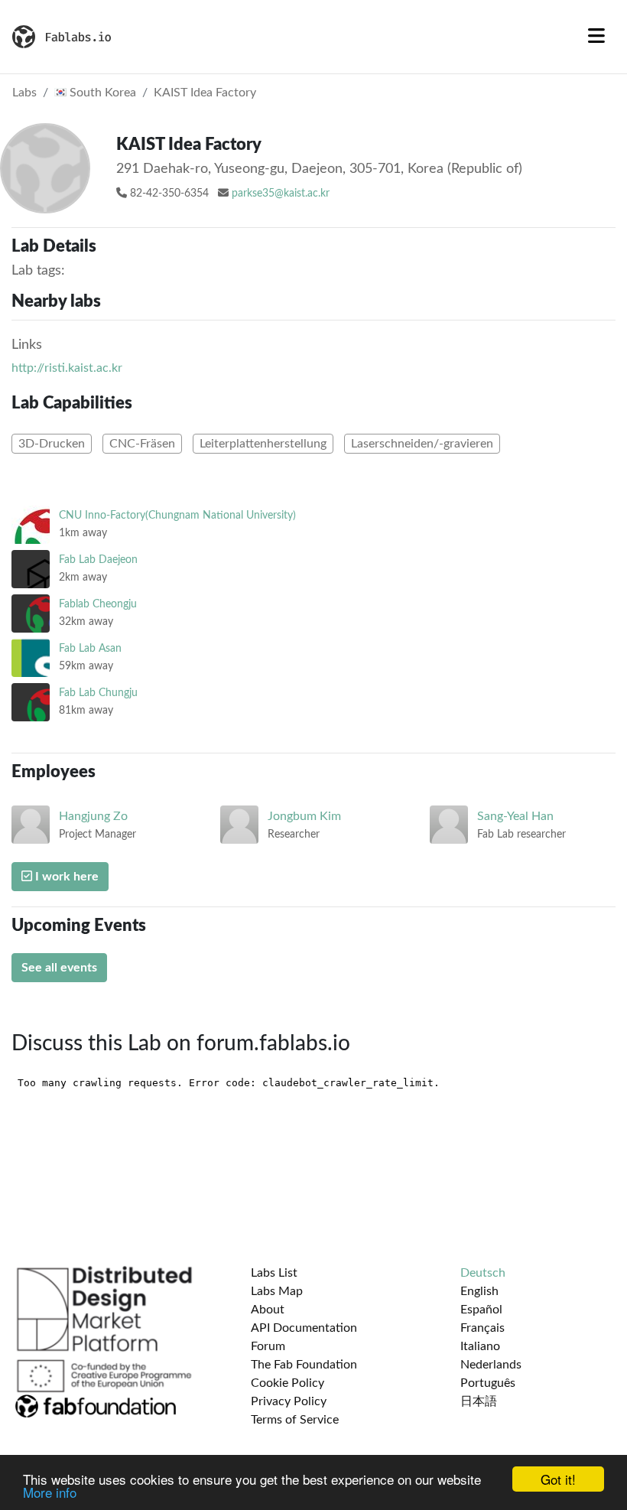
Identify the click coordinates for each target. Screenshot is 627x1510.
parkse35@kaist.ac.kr (281, 193)
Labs (24, 92)
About (267, 1309)
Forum (268, 1346)
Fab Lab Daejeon (98, 559)
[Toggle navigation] (596, 36)
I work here (65, 877)
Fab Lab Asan (90, 648)
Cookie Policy (287, 1383)
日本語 (478, 1401)
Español (481, 1309)
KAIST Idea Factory (205, 92)
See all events (59, 968)
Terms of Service (295, 1420)
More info (49, 1492)
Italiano (480, 1346)
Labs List (274, 1273)
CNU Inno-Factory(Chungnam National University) (177, 515)
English (479, 1291)
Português (487, 1383)
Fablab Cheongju (98, 604)
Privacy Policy (288, 1401)
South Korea (101, 92)
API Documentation (304, 1328)
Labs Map (277, 1291)
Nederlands (490, 1365)
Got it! (558, 1479)
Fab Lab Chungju (98, 692)
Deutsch (482, 1273)
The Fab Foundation (304, 1365)
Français (482, 1328)
